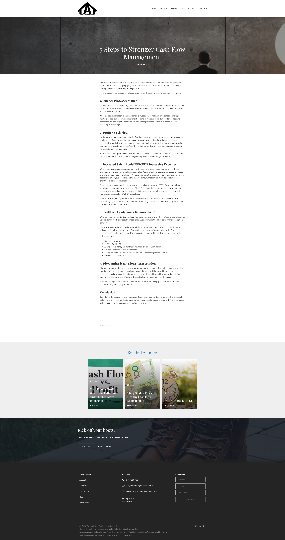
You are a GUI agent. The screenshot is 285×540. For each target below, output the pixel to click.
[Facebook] (192, 526)
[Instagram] (204, 526)
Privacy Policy (128, 498)
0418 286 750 (132, 480)
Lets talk (82, 445)
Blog (194, 8)
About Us (163, 8)
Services (173, 8)
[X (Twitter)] (196, 526)
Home (154, 8)
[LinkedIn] (200, 526)
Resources (204, 8)
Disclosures (127, 501)
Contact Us (184, 8)
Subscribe (190, 499)
